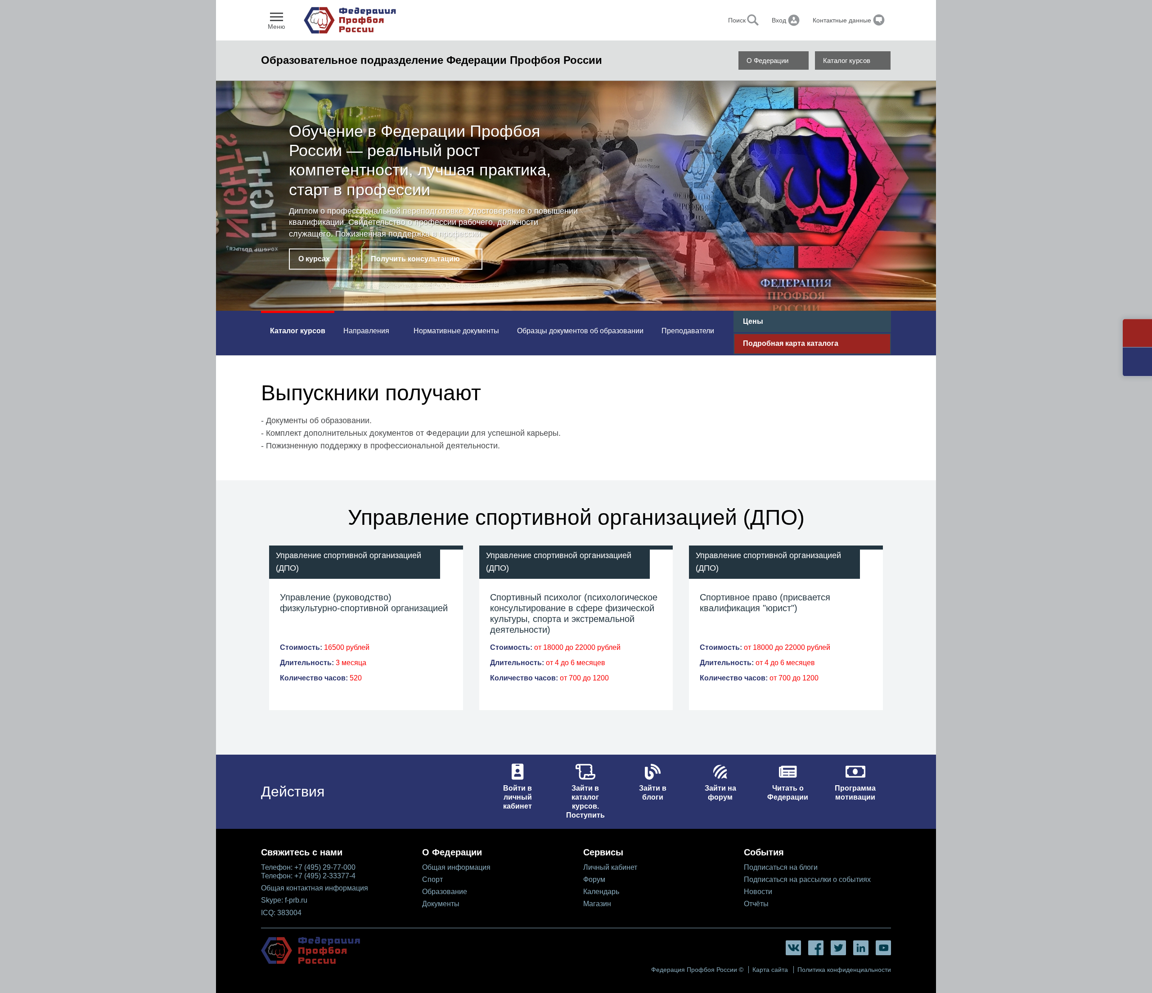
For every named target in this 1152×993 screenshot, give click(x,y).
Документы (440, 904)
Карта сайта (770, 969)
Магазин (597, 904)
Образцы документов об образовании (580, 331)
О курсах (314, 259)
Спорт (432, 879)
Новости (758, 891)
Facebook (816, 947)
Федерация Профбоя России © (697, 969)
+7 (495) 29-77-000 (325, 867)
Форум (594, 879)
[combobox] (712, 20)
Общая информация (456, 867)
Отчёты (756, 904)
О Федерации (767, 60)
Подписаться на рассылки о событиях (807, 879)
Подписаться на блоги (781, 867)
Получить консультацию (415, 259)
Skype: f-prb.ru (284, 900)
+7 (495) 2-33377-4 (325, 876)
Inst (860, 947)
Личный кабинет (610, 867)
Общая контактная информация (314, 888)
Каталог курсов (846, 60)
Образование (444, 891)
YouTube (883, 947)
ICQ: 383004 (281, 913)
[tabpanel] (576, 198)
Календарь (601, 891)
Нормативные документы (456, 331)
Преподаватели (688, 331)
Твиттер (838, 947)
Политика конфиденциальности (844, 969)
